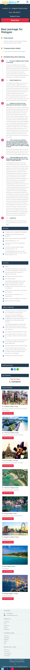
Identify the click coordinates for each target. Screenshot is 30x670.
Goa (5, 623)
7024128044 (9, 613)
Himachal (6, 625)
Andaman (6, 622)
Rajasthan (6, 629)
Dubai (5, 641)
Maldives (6, 639)
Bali (5, 643)
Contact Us (7, 652)
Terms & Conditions (19, 660)
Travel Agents (7, 653)
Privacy (11, 660)
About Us (6, 650)
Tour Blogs (7, 655)
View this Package (8, 413)
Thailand (6, 636)
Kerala (5, 627)
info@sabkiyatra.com (12, 615)
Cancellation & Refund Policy (16, 661)
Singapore (6, 638)
